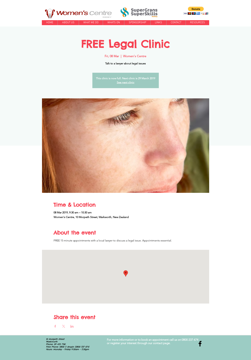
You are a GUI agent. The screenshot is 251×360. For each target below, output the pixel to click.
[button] (195, 11)
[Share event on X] (63, 326)
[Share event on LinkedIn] (72, 326)
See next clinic (125, 82)
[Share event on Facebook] (55, 326)
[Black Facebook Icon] (200, 343)
